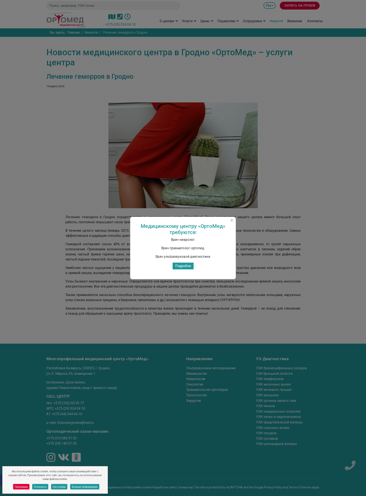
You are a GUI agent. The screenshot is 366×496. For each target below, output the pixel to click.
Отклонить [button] (40, 486)
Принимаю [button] (21, 486)
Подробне (183, 266)
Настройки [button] (59, 486)
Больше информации (85, 486)
